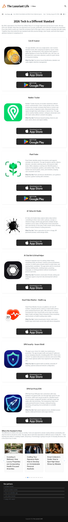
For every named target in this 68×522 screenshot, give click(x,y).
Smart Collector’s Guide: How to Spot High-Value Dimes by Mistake (54, 460)
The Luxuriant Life (18, 6)
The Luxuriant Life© (38, 519)
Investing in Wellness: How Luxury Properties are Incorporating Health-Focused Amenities (13, 463)
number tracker (9, 486)
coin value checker (10, 496)
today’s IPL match (10, 499)
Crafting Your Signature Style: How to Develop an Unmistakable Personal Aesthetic (33, 463)
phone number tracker (11, 489)
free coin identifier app (11, 493)
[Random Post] (61, 14)
